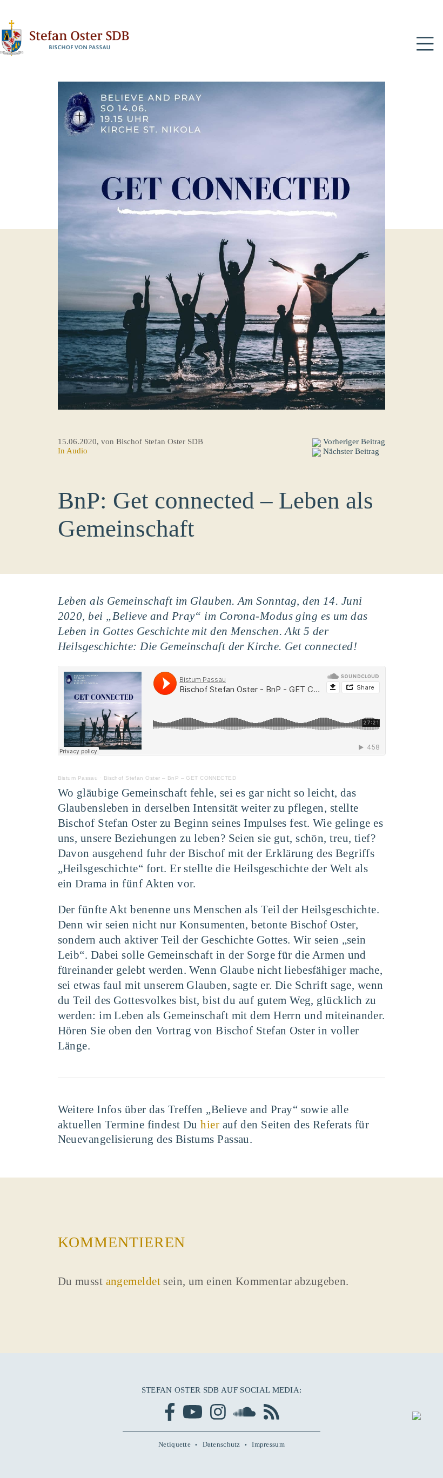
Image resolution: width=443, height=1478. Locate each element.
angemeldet (133, 1281)
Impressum (268, 1444)
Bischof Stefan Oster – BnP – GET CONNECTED (170, 778)
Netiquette (174, 1444)
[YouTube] (193, 1412)
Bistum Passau (78, 778)
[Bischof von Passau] (65, 38)
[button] (425, 44)
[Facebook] (170, 1412)
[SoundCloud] (244, 1412)
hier (209, 1125)
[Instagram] (218, 1412)
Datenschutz (221, 1444)
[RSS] (271, 1412)
